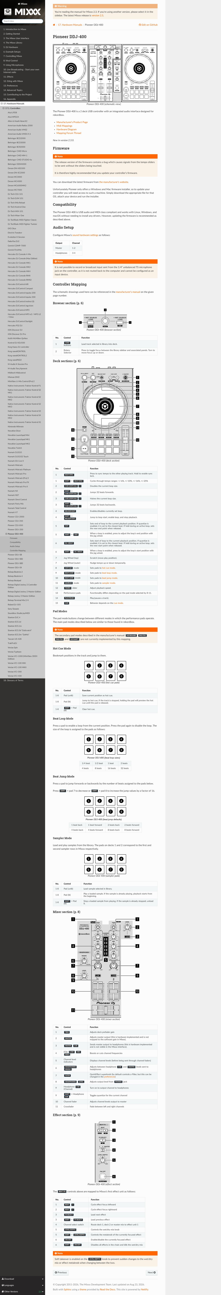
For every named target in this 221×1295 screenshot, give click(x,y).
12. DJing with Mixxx (13, 81)
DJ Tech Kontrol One (17, 207)
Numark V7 (13, 512)
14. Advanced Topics (12, 90)
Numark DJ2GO (15, 452)
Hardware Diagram (67, 129)
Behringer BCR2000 (16, 147)
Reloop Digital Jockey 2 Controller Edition (22, 586)
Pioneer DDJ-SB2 (15, 559)
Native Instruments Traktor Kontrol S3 (24, 411)
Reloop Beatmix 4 (15, 576)
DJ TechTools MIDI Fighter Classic (22, 220)
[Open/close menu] (2, 103)
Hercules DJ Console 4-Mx (19, 254)
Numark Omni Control (17, 500)
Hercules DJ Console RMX (19, 276)
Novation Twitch (15, 448)
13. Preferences (10, 86)
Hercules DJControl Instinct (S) (21, 302)
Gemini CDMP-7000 (17, 246)
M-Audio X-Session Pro (18, 364)
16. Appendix (9, 99)
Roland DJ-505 (14, 605)
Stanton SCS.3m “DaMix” (18, 635)
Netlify (144, 1289)
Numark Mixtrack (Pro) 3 (18, 478)
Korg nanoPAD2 (15, 360)
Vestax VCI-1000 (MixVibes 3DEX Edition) (22, 657)
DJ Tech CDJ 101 (15, 194)
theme (83, 1289)
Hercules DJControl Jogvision (20, 306)
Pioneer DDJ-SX (15, 568)
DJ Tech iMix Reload (16, 203)
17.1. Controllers (12, 108)
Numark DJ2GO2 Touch (18, 457)
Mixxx (23, 4)
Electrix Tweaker (15, 233)
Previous (62, 1272)
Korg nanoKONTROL (17, 351)
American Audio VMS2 (17, 130)
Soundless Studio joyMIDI (19, 613)
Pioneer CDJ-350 (15, 521)
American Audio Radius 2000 (20, 126)
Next (150, 1272)
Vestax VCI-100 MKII (17, 667)
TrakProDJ (12, 643)
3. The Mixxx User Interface (16, 38)
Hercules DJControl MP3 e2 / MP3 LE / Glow (24, 315)
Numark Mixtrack (15, 465)
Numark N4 (13, 491)
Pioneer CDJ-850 (15, 525)
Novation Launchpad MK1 (19, 440)
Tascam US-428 (14, 639)
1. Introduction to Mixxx (14, 29)
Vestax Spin (13, 648)
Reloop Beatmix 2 (15, 572)
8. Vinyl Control (10, 61)
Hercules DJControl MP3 (18, 310)
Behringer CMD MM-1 (17, 156)
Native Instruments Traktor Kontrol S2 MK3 (24, 405)
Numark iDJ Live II (16, 461)
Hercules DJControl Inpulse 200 (21, 293)
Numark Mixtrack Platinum (19, 470)
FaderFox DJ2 (13, 241)
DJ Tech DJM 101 (15, 198)
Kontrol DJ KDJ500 (16, 343)
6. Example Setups (11, 52)
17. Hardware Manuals (13, 104)
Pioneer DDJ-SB (15, 555)
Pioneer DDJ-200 (15, 530)
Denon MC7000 (15, 190)
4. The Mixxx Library (12, 43)
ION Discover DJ (15, 330)
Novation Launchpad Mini (18, 435)
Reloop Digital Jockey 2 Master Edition (24, 592)
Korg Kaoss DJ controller (18, 347)
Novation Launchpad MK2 (19, 444)
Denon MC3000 (15, 177)
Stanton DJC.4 (14, 618)
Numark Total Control (17, 508)
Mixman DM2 (14, 377)
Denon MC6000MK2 (17, 186)
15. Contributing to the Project (17, 94)
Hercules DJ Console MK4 (19, 271)
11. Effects (8, 77)
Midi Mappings (64, 126)
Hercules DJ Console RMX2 (20, 280)
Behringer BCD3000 (17, 143)
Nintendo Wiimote (16, 427)
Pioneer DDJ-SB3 (15, 563)
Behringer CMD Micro (17, 151)
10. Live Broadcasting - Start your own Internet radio (21, 70)
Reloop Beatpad (14, 581)
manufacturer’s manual (128, 292)
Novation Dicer (14, 431)
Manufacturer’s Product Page (72, 122)
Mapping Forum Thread (69, 133)
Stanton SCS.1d (14, 622)
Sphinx (67, 1289)
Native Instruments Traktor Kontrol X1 (24, 422)
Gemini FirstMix (14, 250)
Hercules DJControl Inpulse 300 (21, 297)
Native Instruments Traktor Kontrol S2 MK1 (24, 391)
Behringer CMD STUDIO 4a (20, 160)
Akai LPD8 (12, 113)
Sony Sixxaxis (13, 609)
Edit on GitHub (149, 25)
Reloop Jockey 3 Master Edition (21, 596)
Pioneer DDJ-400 (15, 534)
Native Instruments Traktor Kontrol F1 (24, 386)
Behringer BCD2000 (17, 138)
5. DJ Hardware (10, 47)
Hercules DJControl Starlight (20, 321)
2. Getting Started (11, 34)
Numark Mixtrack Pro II (18, 487)
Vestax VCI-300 (15, 672)
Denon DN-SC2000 (16, 173)
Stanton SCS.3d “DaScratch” (20, 631)
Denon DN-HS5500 (16, 168)
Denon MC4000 (15, 181)
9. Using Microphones (13, 65)
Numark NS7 (13, 495)
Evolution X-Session (16, 237)
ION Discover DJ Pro (17, 334)
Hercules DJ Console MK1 (19, 263)
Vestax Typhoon (14, 652)
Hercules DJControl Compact (20, 289)
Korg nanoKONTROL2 (17, 356)
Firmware (13, 538)
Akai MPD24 (13, 117)
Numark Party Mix (15, 504)
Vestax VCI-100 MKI (17, 663)
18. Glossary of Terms (13, 680)
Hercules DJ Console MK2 (19, 267)
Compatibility (15, 542)
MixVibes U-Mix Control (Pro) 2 (21, 381)
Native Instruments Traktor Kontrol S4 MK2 (24, 416)
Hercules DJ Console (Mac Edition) (22, 259)
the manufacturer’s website (113, 182)
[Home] (54, 25)
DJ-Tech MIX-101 (15, 211)
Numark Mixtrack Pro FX (18, 482)
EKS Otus (12, 229)
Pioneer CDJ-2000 (16, 517)
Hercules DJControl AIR (18, 284)
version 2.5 (97, 15)
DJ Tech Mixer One (16, 216)
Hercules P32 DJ (15, 326)
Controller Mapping (17, 550)
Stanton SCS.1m (15, 626)
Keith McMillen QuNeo (18, 339)
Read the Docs (107, 1289)
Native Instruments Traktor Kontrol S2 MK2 (24, 398)
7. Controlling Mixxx (12, 56)
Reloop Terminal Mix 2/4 (18, 600)
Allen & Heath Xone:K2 (17, 121)
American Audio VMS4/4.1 (19, 134)
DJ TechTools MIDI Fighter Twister (22, 224)
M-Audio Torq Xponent (17, 369)
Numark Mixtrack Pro (17, 474)
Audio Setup (15, 546)
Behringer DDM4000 (17, 164)
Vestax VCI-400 (15, 676)
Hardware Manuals (70, 25)
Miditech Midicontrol (17, 373)
